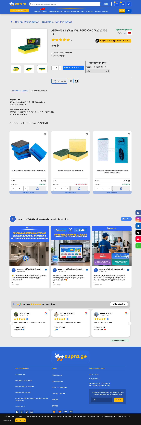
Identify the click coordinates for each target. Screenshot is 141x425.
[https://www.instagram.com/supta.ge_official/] (138, 219)
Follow (127, 219)
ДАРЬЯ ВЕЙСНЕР (106, 313)
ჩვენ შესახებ (64, 11)
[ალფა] (129, 33)
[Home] (70, 356)
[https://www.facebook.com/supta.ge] (138, 212)
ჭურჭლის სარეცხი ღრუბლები (57, 22)
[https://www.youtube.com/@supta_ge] (138, 239)
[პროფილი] (129, 4)
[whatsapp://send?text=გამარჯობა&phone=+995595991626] (31, 412)
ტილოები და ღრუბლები (27, 22)
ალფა (125, 33)
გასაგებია (20, 420)
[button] (25, 10)
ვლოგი (55, 406)
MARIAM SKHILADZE (67, 313)
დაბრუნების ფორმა (23, 392)
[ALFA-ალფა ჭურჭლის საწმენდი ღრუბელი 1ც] (29, 46)
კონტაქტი (105, 11)
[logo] (17, 4)
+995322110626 (94, 374)
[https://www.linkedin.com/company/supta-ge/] (138, 226)
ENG (128, 11)
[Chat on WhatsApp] (138, 245)
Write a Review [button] (119, 304)
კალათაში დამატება (73, 68)
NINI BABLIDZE (25, 313)
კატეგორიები (17, 10)
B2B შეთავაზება (54, 11)
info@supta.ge (94, 379)
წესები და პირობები (23, 381)
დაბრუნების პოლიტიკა (24, 387)
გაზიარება (62, 81)
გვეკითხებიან (75, 11)
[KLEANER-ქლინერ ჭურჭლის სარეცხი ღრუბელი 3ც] (28, 150)
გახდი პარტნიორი (87, 11)
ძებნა (105, 4)
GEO (122, 11)
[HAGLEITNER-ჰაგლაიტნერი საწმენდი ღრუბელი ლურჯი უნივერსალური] (112, 150)
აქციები (44, 11)
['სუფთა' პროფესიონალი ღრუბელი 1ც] (70, 150)
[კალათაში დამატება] (37, 188)
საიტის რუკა (20, 406)
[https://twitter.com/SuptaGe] (138, 232)
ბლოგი (97, 11)
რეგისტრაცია (20, 375)
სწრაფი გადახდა (59, 394)
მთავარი (37, 11)
